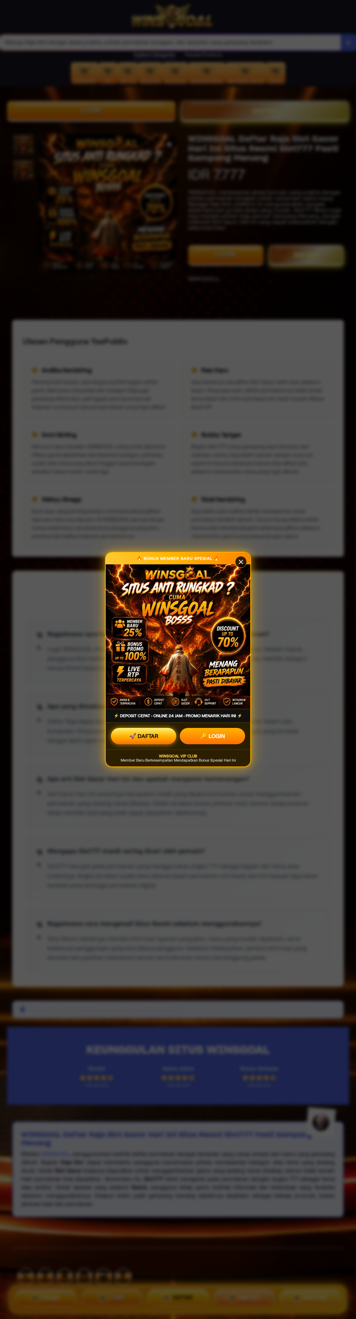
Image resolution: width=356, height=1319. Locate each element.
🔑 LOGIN (212, 736)
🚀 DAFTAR (143, 736)
